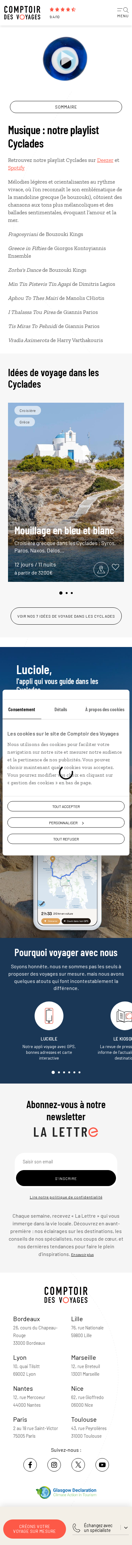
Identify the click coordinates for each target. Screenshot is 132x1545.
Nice (77, 1388)
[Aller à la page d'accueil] (24, 13)
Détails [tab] (60, 709)
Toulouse (84, 1419)
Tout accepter (66, 806)
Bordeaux (26, 1318)
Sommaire (66, 107)
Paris (20, 1419)
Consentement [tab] (21, 709)
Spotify (16, 167)
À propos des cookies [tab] (104, 709)
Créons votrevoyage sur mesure (34, 1529)
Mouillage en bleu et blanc (65, 538)
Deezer (105, 160)
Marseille (83, 1357)
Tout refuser (66, 839)
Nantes (23, 1388)
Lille (77, 1318)
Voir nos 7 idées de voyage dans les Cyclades (66, 616)
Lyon (20, 1357)
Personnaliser (63, 822)
